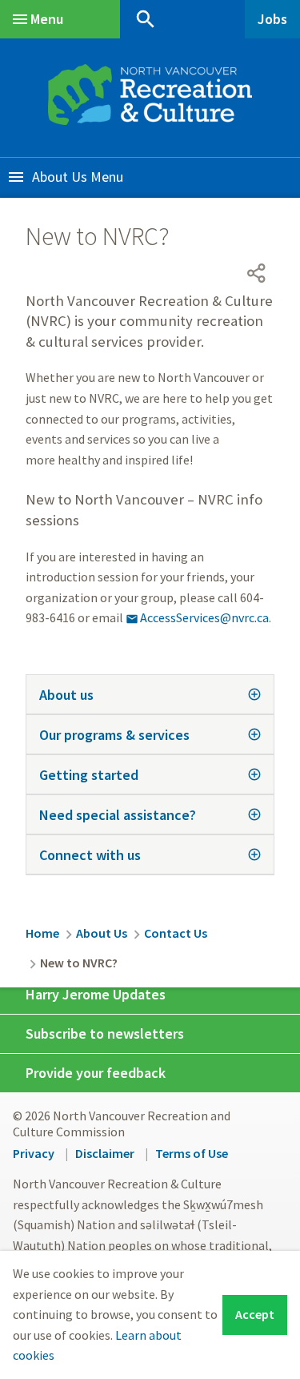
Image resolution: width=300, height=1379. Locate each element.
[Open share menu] (256, 273)
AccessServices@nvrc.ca (197, 617)
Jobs (272, 19)
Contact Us (175, 933)
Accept (254, 1314)
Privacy (33, 1153)
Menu (46, 19)
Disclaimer (104, 1153)
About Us (59, 176)
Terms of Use (191, 1153)
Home (42, 933)
